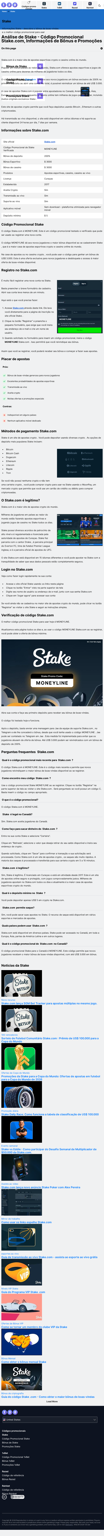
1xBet (5, 1453)
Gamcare (69, 1525)
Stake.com (30, 79)
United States (13, 1419)
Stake (5, 1434)
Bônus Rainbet (9, 1493)
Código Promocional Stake (16, 1438)
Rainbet (6, 1485)
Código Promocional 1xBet (15, 1457)
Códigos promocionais (14, 1430)
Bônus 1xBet (8, 1461)
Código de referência (13, 1475)
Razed (5, 1471)
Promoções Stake (11, 1446)
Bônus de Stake (10, 1442)
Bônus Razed (8, 1479)
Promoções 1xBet (11, 1464)
